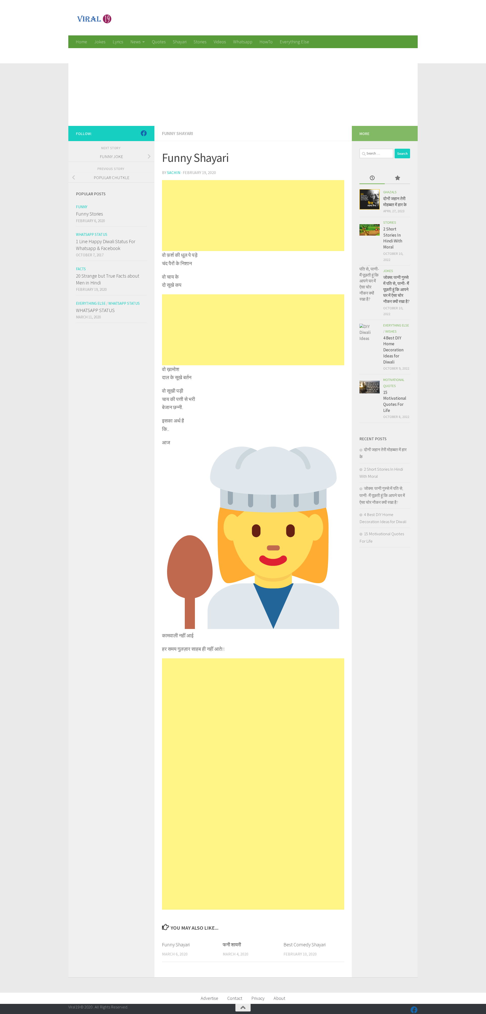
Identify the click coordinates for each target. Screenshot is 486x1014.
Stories (200, 42)
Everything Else (294, 42)
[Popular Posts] (397, 178)
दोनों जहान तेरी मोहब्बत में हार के (395, 201)
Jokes (100, 42)
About (279, 998)
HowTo (266, 42)
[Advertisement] (220, 83)
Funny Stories (89, 214)
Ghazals (390, 192)
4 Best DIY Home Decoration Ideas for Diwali (393, 350)
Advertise (209, 998)
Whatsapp (242, 42)
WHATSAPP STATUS (95, 310)
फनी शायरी (232, 945)
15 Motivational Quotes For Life (394, 401)
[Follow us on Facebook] (144, 133)
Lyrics (118, 42)
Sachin (173, 172)
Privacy (258, 998)
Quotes (159, 42)
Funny (81, 206)
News (135, 42)
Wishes (391, 331)
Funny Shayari (177, 133)
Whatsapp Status (91, 234)
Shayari (180, 42)
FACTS (81, 268)
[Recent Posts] (372, 178)
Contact (234, 998)
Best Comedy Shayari (305, 945)
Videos (220, 42)
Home (81, 42)
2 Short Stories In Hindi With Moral (392, 238)
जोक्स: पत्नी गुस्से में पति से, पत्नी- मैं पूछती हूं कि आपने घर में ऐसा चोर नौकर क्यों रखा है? (396, 289)
